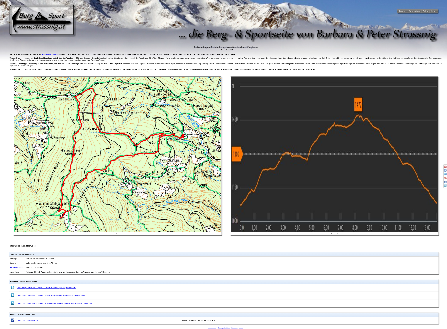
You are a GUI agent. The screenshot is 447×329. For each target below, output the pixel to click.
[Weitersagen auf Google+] (445, 178)
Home (241, 328)
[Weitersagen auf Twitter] (445, 175)
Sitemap (234, 328)
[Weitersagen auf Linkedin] (445, 186)
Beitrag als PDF (224, 328)
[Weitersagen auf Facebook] (445, 171)
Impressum (212, 328)
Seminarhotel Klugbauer (50, 54)
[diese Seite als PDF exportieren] (445, 167)
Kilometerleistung (16, 267)
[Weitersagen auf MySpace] (445, 182)
